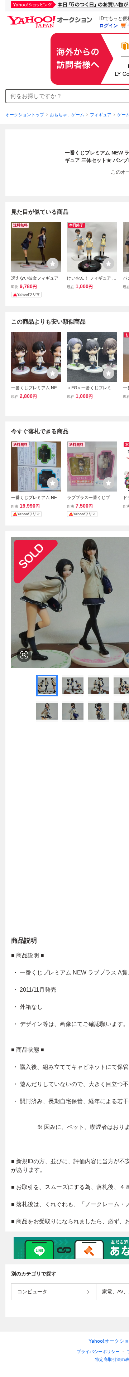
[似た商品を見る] (24, 655)
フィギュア (100, 114)
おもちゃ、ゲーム (67, 114)
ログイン (108, 25)
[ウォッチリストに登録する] (52, 263)
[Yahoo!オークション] (50, 17)
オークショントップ (24, 114)
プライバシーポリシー (98, 1351)
